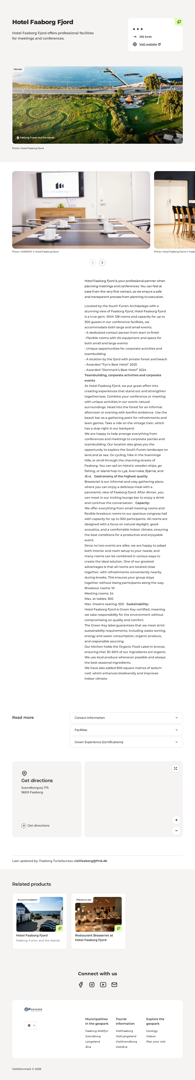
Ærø (88, 1047)
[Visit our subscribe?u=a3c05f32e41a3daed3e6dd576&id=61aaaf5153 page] (114, 984)
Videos (151, 1036)
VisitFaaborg (124, 1031)
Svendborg (93, 1036)
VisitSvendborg (126, 1041)
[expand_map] (175, 768)
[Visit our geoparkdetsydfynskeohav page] (80, 984)
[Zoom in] (176, 820)
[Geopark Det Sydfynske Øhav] (33, 1009)
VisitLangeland (126, 1036)
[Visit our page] (92, 984)
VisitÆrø (121, 1047)
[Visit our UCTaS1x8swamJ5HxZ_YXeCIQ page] (103, 984)
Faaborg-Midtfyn (96, 1031)
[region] (134, 799)
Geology (152, 1031)
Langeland (92, 1041)
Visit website (148, 44)
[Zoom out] (176, 830)
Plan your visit (155, 1041)
